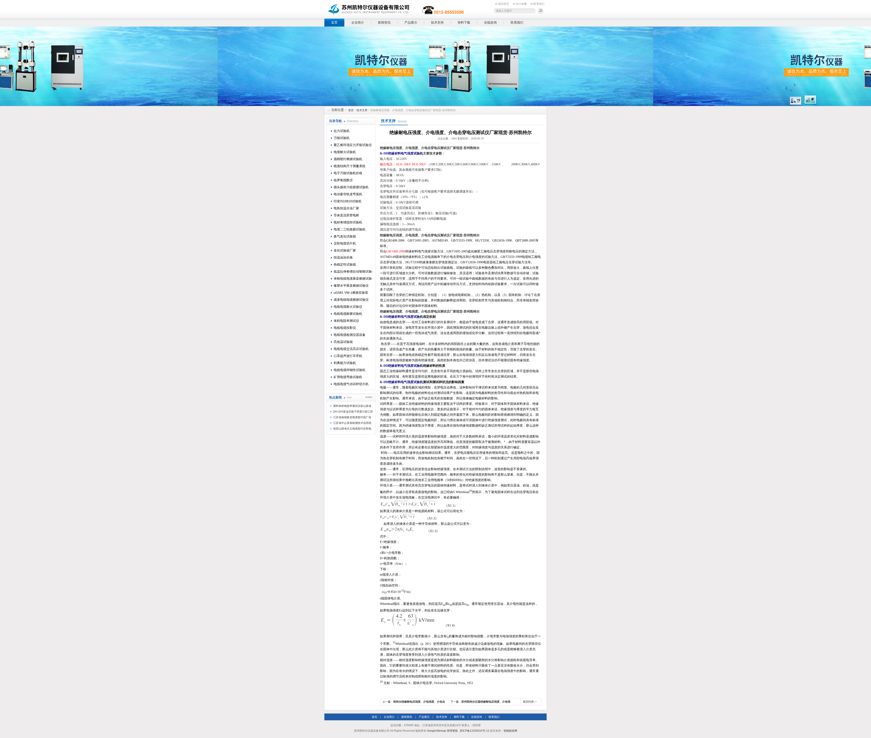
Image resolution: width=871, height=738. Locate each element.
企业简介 (357, 22)
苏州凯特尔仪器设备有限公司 (394, 8)
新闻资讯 (384, 22)
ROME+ (369, 397)
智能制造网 (510, 730)
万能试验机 (342, 138)
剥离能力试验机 (345, 363)
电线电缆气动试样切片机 (351, 384)
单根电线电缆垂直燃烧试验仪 (353, 278)
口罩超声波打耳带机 (348, 356)
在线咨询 (490, 22)
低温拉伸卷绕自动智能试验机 (353, 271)
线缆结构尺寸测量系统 (349, 166)
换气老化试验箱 (345, 236)
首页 (334, 22)
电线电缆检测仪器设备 (349, 335)
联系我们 (538, 3)
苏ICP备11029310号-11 (474, 730)
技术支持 (437, 22)
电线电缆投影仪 (345, 328)
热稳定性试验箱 (345, 264)
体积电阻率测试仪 (346, 321)
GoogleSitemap (436, 730)
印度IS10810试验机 (348, 201)
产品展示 (410, 22)
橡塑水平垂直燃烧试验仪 (351, 285)
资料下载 (464, 22)
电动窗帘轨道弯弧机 (348, 194)
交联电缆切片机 (345, 243)
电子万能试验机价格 (348, 173)
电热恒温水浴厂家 (346, 208)
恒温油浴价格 (343, 257)
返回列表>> (530, 701)
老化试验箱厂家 (345, 250)
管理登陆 (452, 730)
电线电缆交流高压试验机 (351, 349)
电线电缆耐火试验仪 (348, 306)
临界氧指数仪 (343, 180)
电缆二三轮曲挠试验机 (349, 229)
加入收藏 (521, 3)
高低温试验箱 (343, 342)
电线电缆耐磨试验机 (348, 313)
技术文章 (362, 110)
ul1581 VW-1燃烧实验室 (351, 292)
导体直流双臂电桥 (346, 215)
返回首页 (503, 3)
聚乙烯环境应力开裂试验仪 (353, 145)
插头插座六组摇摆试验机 (351, 187)
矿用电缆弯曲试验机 (348, 377)
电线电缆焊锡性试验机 (349, 370)
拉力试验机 (342, 131)
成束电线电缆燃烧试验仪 (351, 299)
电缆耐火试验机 (345, 152)
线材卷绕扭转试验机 (348, 222)
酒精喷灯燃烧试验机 (348, 159)
